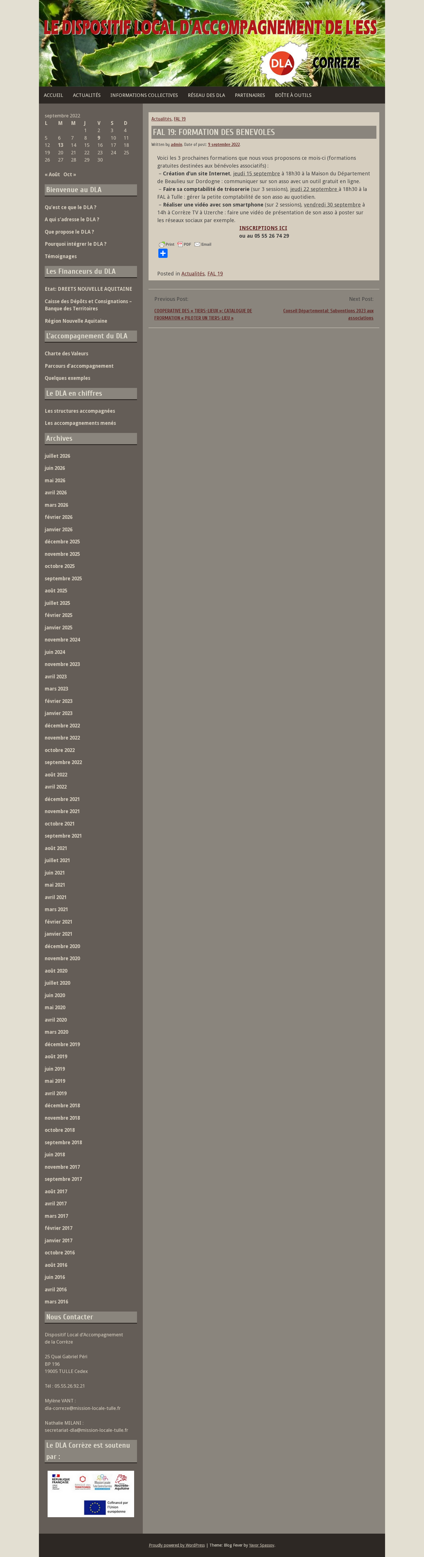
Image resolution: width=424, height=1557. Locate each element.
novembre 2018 (62, 1118)
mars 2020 (56, 1032)
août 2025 (56, 591)
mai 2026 (55, 480)
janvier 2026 (58, 529)
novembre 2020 (62, 958)
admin (176, 144)
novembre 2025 (62, 554)
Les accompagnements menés (80, 423)
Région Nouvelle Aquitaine (76, 321)
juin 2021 (55, 873)
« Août (52, 174)
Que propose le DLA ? (69, 232)
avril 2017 (56, 1204)
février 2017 (58, 1228)
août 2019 (56, 1056)
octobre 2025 (60, 566)
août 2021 (56, 848)
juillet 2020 (57, 983)
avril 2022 (56, 787)
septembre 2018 (63, 1142)
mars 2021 (56, 909)
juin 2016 (55, 1277)
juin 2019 (55, 1069)
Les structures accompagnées (80, 411)
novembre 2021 (62, 811)
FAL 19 (180, 119)
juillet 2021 (57, 860)
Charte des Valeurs (66, 354)
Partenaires (250, 95)
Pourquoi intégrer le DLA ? (75, 244)
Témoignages (61, 256)
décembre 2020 (62, 946)
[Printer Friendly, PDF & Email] (185, 244)
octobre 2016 (60, 1253)
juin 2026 (55, 468)
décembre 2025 (62, 542)
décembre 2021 (62, 799)
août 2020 (56, 971)
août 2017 (56, 1191)
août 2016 (56, 1265)
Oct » (69, 174)
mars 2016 (56, 1302)
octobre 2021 (60, 824)
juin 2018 (55, 1155)
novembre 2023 (62, 664)
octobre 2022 (60, 750)
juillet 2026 (57, 456)
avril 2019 (56, 1093)
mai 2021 (55, 885)
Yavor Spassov (261, 1545)
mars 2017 (56, 1216)
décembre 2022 (62, 726)
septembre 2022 (63, 762)
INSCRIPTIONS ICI (263, 228)
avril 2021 (56, 897)
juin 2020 (55, 995)
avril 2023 (56, 677)
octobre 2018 (60, 1130)
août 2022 (56, 775)
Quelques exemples (67, 378)
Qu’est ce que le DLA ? (70, 207)
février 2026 (58, 517)
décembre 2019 (62, 1044)
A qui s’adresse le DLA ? (72, 219)
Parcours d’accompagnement (79, 366)
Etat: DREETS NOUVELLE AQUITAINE (88, 289)
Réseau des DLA (206, 95)
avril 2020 (56, 1020)
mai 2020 (55, 1007)
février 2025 (58, 615)
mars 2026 (56, 505)
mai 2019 (55, 1081)
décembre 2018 (62, 1105)
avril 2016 (56, 1290)
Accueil (53, 95)
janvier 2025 (58, 628)
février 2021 (58, 922)
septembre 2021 (63, 836)
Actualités (87, 95)
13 (60, 145)
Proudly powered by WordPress (177, 1545)
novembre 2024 (62, 640)
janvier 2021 (58, 934)
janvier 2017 (58, 1240)
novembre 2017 (62, 1167)
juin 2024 (55, 652)
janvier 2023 (58, 713)
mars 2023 (56, 689)
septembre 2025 (63, 578)
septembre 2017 (63, 1179)
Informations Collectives (144, 95)
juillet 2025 (57, 603)
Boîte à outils (293, 95)
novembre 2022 (62, 738)
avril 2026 (56, 493)
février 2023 (58, 701)
